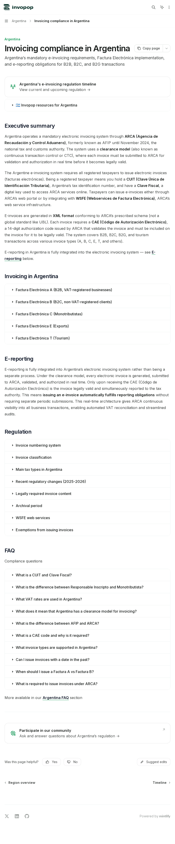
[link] (87, 87)
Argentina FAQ (56, 697)
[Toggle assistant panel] (162, 7)
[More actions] (169, 7)
